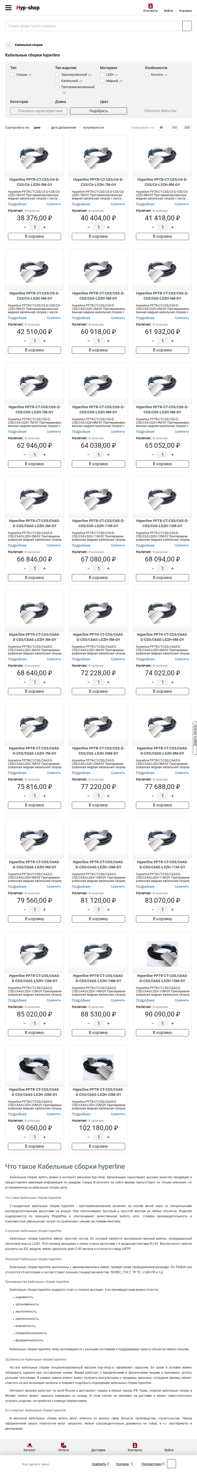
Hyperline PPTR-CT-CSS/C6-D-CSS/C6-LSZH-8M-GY (162, 182)
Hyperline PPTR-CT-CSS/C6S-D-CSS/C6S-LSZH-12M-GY (162, 523)
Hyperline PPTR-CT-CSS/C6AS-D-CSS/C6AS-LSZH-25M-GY (98, 1092)
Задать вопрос (195, 735)
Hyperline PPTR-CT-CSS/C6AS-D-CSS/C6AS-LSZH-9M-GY (34, 864)
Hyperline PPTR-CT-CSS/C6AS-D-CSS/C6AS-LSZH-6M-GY (162, 637)
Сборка (24, 75)
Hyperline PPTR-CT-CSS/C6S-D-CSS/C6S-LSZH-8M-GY (98, 409)
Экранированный (76, 75)
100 (174, 127)
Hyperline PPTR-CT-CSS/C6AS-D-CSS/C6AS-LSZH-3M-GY (34, 637)
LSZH (112, 75)
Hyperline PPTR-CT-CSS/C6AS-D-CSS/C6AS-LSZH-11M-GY (162, 864)
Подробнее (17, 204)
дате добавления (63, 127)
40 (161, 127)
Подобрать (98, 111)
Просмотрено (152, 1464)
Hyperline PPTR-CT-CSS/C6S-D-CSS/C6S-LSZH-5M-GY (98, 295)
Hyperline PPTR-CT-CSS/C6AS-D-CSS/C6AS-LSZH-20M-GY (34, 1092)
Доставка (98, 1450)
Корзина (185, 11)
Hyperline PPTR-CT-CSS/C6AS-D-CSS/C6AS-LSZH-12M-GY (34, 978)
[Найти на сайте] (187, 26)
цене (37, 127)
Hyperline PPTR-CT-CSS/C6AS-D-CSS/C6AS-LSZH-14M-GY (98, 978)
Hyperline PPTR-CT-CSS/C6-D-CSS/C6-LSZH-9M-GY (34, 295)
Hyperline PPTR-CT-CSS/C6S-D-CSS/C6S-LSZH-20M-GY (98, 750)
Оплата (63, 1450)
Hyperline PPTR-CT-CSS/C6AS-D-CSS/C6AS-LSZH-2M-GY (34, 523)
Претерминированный (77, 89)
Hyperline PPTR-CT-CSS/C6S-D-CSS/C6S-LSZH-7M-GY (34, 409)
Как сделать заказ (35, 1464)
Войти (168, 11)
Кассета (159, 75)
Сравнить (99, 1464)
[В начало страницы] (171, 1463)
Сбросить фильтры (160, 111)
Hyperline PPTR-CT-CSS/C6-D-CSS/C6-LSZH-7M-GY (98, 182)
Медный (114, 81)
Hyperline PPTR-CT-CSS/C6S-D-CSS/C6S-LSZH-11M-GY (98, 523)
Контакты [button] (150, 11)
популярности (93, 127)
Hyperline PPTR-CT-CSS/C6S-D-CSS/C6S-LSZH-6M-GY (162, 295)
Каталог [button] (30, 1450)
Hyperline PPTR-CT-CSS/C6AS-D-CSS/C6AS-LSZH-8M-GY (162, 750)
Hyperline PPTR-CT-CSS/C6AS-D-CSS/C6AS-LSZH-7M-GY (34, 750)
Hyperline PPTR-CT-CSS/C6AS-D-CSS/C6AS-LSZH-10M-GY (98, 864)
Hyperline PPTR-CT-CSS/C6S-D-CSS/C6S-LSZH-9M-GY (162, 409)
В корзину (34, 236)
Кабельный (71, 81)
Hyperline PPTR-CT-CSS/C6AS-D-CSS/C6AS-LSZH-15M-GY (162, 978)
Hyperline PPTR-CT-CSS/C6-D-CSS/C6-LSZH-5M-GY (34, 182)
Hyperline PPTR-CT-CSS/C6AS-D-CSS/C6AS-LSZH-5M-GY (98, 637)
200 (187, 127)
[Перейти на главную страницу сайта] (38, 8)
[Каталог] (8, 7)
